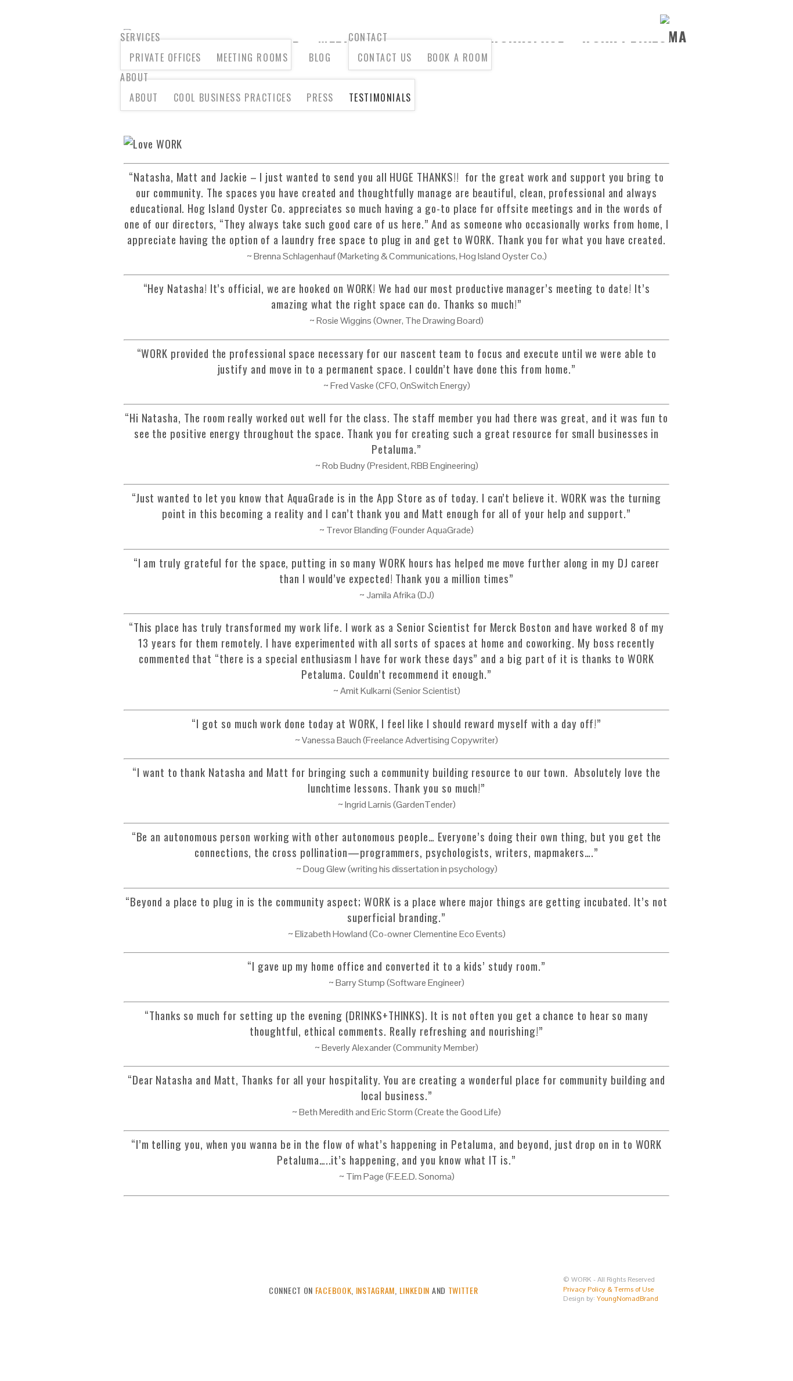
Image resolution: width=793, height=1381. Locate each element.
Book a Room (458, 57)
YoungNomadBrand (627, 1298)
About (134, 77)
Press (320, 97)
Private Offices (165, 57)
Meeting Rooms (253, 57)
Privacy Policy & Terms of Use (608, 1289)
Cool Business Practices (233, 97)
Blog (320, 57)
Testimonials (380, 97)
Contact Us (385, 57)
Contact (368, 37)
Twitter (463, 1290)
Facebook (333, 1290)
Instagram (375, 1290)
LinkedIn (414, 1290)
